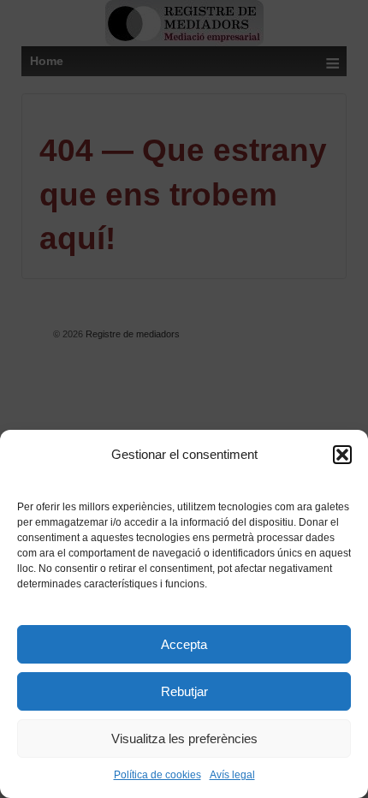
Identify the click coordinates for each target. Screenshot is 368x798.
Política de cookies (157, 775)
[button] (342, 454)
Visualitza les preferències (184, 738)
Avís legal (232, 775)
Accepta (184, 644)
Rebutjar (184, 691)
